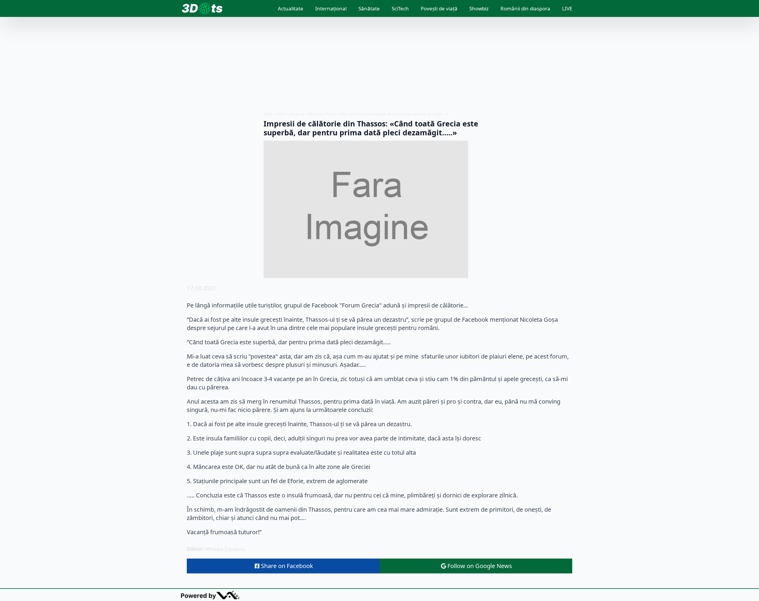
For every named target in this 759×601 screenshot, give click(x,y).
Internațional (331, 8)
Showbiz (479, 8)
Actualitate (290, 8)
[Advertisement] (379, 64)
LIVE (567, 8)
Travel (281, 114)
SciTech (400, 8)
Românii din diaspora (525, 8)
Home (268, 114)
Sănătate (369, 8)
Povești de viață (439, 8)
